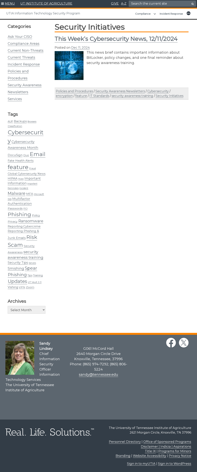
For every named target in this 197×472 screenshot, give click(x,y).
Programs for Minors (174, 451)
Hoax (21, 178)
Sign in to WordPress (174, 463)
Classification (15, 126)
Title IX (150, 451)
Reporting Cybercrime (24, 226)
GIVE (115, 3)
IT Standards (99, 96)
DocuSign (15, 155)
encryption (64, 96)
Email (37, 154)
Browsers (32, 121)
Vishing (13, 287)
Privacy (13, 221)
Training (38, 275)
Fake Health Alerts (20, 160)
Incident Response (171, 13)
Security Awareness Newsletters (120, 91)
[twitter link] (184, 342)
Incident (23, 188)
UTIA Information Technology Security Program (43, 13)
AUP (10, 121)
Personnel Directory (125, 442)
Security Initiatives (169, 96)
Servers (32, 263)
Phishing (19, 214)
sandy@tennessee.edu (98, 374)
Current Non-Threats (25, 50)
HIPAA (12, 178)
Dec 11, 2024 (80, 47)
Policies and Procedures (74, 91)
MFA (29, 194)
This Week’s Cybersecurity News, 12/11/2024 (116, 38)
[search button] (192, 4)
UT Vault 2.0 (35, 282)
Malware (16, 193)
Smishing (16, 268)
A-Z (123, 3)
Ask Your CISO (20, 37)
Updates (17, 281)
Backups (20, 121)
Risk (31, 237)
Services (15, 99)
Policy (36, 215)
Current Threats (21, 57)
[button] (8, 4)
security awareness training (132, 96)
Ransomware (30, 221)
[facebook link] (171, 342)
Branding (123, 456)
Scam (15, 245)
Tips (30, 275)
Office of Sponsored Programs (167, 442)
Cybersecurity (158, 91)
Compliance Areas (23, 44)
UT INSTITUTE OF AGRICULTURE (46, 3)
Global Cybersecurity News (26, 173)
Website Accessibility (149, 456)
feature (18, 167)
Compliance (143, 13)
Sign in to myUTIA (141, 463)
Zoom (30, 287)
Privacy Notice (180, 456)
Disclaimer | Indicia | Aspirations (166, 446)
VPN (22, 287)
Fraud (32, 168)
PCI (25, 208)
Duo (26, 155)
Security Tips (18, 262)
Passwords (15, 208)
